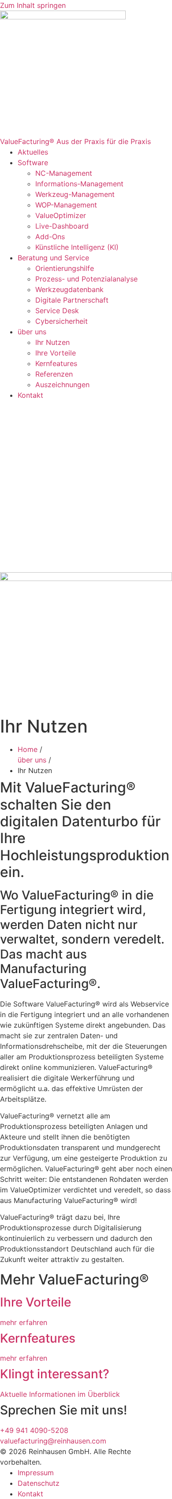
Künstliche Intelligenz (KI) (78, 247)
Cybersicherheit (61, 321)
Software (33, 162)
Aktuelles (33, 152)
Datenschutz (39, 1483)
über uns (32, 331)
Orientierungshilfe (64, 268)
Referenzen (54, 374)
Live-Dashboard (62, 226)
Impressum (36, 1472)
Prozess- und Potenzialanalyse (86, 278)
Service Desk (57, 310)
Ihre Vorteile (55, 352)
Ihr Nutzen (52, 342)
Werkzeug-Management (75, 194)
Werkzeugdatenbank (69, 289)
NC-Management (63, 173)
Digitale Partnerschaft (71, 300)
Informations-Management (79, 183)
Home (27, 749)
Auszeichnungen (62, 384)
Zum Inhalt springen (33, 5)
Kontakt (30, 395)
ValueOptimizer (60, 215)
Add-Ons (50, 236)
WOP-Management (66, 204)
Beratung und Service (53, 257)
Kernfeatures (56, 363)
